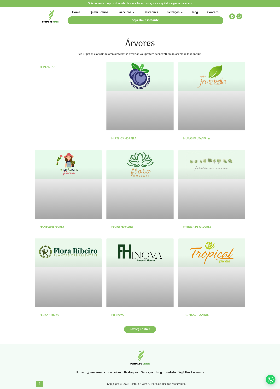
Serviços (173, 12)
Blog (195, 12)
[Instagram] (239, 16)
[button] (126, 12)
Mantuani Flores (52, 227)
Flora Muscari (122, 227)
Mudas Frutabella (196, 138)
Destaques (151, 12)
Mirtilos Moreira (123, 138)
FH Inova (117, 315)
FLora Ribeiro (49, 315)
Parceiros (124, 12)
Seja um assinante (145, 20)
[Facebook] (232, 16)
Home (76, 12)
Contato (213, 12)
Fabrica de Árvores (197, 227)
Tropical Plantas (196, 315)
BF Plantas (47, 67)
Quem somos (99, 12)
